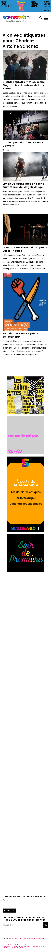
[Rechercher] (39, 18)
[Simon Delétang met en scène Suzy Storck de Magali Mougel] (26, 166)
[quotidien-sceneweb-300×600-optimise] (25, 531)
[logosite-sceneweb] (21, 18)
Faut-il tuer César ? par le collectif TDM (20, 335)
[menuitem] (39, 18)
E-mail (6, 900)
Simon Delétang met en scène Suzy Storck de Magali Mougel (23, 185)
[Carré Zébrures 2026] (25, 413)
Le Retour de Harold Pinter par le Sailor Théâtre (25, 249)
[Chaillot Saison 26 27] (25, 453)
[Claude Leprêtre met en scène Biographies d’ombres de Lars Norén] (26, 65)
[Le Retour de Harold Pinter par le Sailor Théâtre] (26, 229)
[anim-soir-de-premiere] (25, 571)
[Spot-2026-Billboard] (25, 11)
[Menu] (45, 18)
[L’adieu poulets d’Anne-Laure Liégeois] (26, 125)
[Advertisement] (25, 600)
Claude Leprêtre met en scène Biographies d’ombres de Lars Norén (24, 85)
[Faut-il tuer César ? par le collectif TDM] (26, 302)
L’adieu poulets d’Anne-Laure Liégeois (23, 144)
